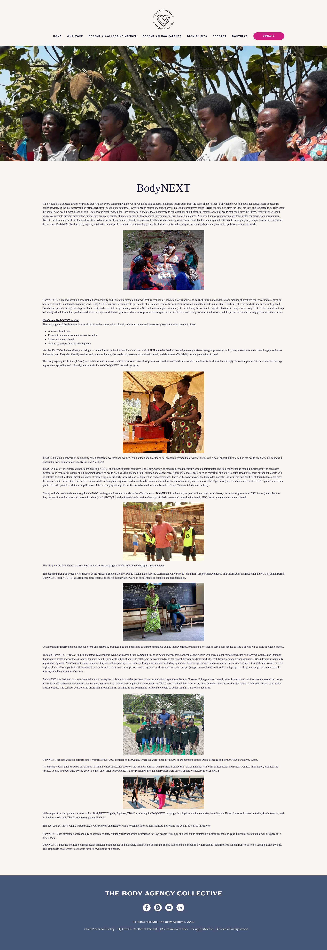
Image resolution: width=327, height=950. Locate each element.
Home (57, 36)
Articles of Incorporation (232, 929)
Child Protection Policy (99, 929)
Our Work (75, 36)
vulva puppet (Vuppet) (186, 667)
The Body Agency (152, 468)
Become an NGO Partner (162, 36)
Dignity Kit (246, 663)
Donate (269, 36)
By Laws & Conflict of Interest (137, 929)
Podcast (220, 36)
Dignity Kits (197, 36)
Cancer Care (225, 663)
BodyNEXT (240, 36)
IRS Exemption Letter (174, 929)
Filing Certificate (202, 929)
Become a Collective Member (113, 36)
